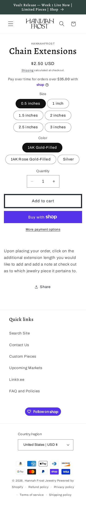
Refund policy (38, 487)
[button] (11, 24)
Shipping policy (60, 495)
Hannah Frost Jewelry (40, 480)
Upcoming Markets (25, 368)
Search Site (19, 333)
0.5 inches (30, 103)
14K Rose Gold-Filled (31, 159)
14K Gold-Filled (42, 147)
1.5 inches (28, 115)
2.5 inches (28, 127)
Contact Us (19, 345)
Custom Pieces (22, 356)
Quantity (43, 171)
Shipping (27, 70)
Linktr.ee (16, 380)
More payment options (43, 229)
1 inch (58, 103)
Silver (68, 159)
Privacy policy (64, 487)
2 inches (58, 115)
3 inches (58, 127)
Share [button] (45, 287)
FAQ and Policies (24, 391)
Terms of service (32, 495)
